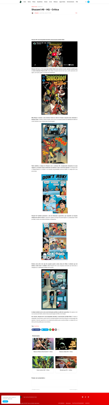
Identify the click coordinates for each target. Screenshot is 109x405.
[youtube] (82, 397)
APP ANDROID (61, 403)
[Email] (56, 329)
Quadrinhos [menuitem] (39, 1)
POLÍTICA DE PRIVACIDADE (78, 403)
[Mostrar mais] (58, 329)
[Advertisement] (54, 25)
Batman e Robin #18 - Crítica (66, 351)
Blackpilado (68, 403)
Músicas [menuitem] (56, 1)
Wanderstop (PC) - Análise (66, 370)
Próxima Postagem (73, 389)
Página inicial (34, 6)
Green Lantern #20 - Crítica (43, 370)
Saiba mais (10, 398)
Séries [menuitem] (29, 1)
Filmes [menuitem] (33, 1)
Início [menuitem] (25, 1)
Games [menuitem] (45, 1)
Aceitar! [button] (5, 401)
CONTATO (87, 403)
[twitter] (88, 397)
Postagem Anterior (36, 389)
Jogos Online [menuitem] (62, 1)
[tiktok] (85, 397)
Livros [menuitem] (50, 1)
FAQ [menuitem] (77, 1)
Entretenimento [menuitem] (70, 1)
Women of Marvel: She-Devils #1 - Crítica (43, 351)
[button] (86, 2)
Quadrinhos (40, 6)
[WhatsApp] (50, 329)
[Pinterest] (53, 329)
